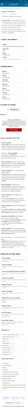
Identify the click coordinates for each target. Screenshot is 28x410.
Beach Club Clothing (7, 365)
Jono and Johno (5, 363)
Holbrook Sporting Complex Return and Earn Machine (14, 385)
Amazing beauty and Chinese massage (10, 374)
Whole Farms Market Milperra (8, 376)
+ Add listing (14, 397)
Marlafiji (4, 367)
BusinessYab (17, 402)
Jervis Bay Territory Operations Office (13, 334)
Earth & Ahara (8, 345)
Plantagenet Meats (6, 382)
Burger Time (5, 369)
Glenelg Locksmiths (7, 264)
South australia (5, 8)
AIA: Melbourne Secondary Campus (10, 372)
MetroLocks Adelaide (7, 291)
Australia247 (14, 4)
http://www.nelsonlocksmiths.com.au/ (12, 59)
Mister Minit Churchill (7, 320)
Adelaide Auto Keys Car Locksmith (11, 297)
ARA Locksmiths (6, 258)
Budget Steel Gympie (7, 378)
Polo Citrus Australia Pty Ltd (8, 380)
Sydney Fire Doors (9, 349)
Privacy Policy (5, 398)
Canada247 (18, 403)
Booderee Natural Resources (11, 336)
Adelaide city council (13, 8)
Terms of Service (16, 398)
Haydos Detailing (8, 347)
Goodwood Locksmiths (7, 278)
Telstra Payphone (9, 343)
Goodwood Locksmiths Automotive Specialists (13, 271)
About (21, 397)
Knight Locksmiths (6, 284)
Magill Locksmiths (6, 305)
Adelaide (19, 8)
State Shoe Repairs (6, 312)
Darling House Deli (7, 354)
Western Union (8, 339)
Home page (6, 397)
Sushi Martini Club (7, 352)
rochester (6, 341)
